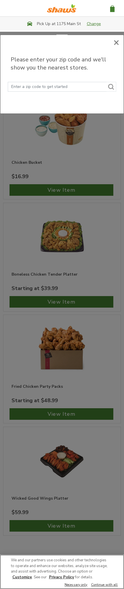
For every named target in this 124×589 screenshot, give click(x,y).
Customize (22, 577)
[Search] (111, 87)
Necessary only (76, 585)
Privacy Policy (61, 577)
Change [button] (94, 24)
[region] (62, 572)
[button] (112, 8)
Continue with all (104, 585)
